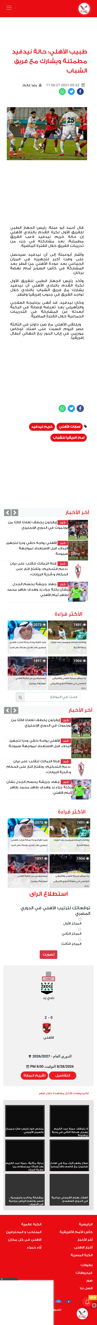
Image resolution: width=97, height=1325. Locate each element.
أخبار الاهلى (83, 1247)
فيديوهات (84, 1273)
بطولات (86, 1265)
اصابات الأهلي (69, 427)
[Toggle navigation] (9, 7)
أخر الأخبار (84, 1240)
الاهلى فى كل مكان (24, 1240)
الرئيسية (85, 1224)
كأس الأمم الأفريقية (76, 1232)
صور (89, 1280)
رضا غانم (30, 85)
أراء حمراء (34, 1247)
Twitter (71, 91)
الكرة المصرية (81, 1255)
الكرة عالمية (31, 1224)
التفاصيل (62, 1075)
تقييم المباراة (34, 1075)
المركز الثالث (71, 944)
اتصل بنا (86, 1288)
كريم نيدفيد (42, 427)
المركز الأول (72, 923)
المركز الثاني (71, 934)
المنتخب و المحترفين (23, 1232)
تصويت (48, 954)
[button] (7, 512)
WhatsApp (62, 91)
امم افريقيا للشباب (68, 437)
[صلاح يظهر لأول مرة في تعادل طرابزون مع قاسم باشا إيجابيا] (69, 1151)
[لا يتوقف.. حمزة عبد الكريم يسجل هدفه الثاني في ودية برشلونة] (69, 1116)
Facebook (80, 91)
